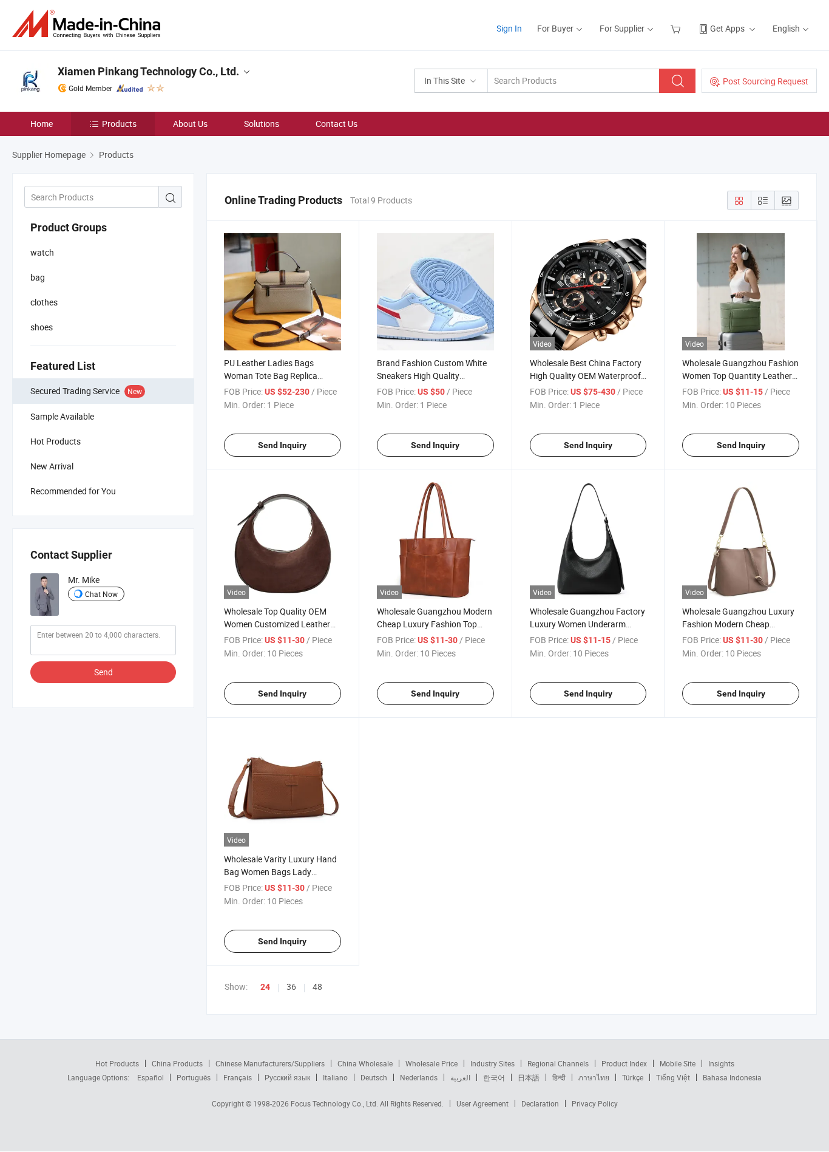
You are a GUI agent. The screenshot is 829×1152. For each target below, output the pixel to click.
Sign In (509, 28)
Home (41, 123)
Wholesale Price (431, 1063)
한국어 (494, 1077)
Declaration (540, 1103)
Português (194, 1077)
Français (237, 1077)
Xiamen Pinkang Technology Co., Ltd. (148, 71)
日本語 (529, 1077)
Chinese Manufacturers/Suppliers (270, 1063)
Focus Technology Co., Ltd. (335, 1103)
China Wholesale (365, 1063)
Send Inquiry (282, 445)
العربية (460, 1077)
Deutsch (373, 1077)
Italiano (335, 1077)
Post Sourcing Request (765, 81)
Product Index (624, 1063)
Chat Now (101, 594)
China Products (177, 1063)
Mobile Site (677, 1063)
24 (265, 987)
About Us (190, 123)
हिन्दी (559, 1077)
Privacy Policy (595, 1103)
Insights (721, 1063)
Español (150, 1077)
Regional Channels (558, 1063)
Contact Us (336, 123)
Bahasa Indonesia (732, 1077)
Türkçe (632, 1077)
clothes (44, 302)
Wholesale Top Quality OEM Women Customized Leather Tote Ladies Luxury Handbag (278, 623)
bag (37, 277)
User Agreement (482, 1103)
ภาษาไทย (593, 1077)
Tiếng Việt (673, 1077)
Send (103, 672)
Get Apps (727, 28)
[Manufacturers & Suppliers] (90, 24)
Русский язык (287, 1077)
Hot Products (117, 1063)
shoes (41, 327)
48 (317, 986)
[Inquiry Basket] (677, 28)
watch (42, 252)
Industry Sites (492, 1063)
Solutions (261, 123)
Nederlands (419, 1077)
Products (119, 123)
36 (291, 986)
